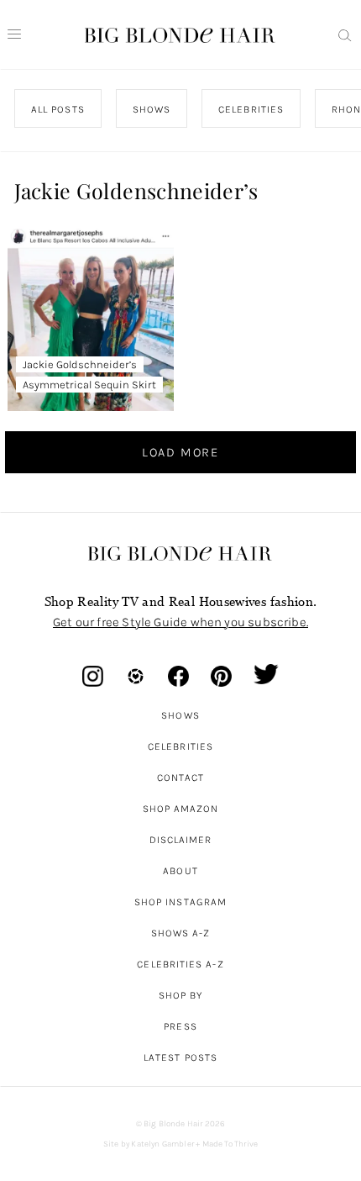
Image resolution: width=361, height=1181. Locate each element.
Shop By (181, 995)
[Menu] (14, 34)
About (180, 871)
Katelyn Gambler (162, 1144)
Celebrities (180, 746)
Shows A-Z (181, 933)
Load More (180, 452)
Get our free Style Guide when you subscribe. (180, 622)
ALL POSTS (58, 109)
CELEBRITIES (251, 109)
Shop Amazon (181, 809)
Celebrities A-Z (180, 964)
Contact (181, 777)
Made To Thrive (230, 1144)
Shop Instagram (180, 902)
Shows (180, 715)
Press (180, 1026)
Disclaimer (180, 840)
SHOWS (151, 109)
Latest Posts (180, 1057)
